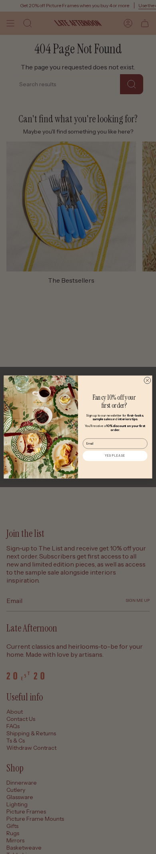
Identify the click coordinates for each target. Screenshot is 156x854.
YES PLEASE (115, 455)
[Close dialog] (147, 380)
